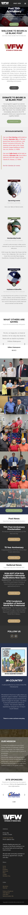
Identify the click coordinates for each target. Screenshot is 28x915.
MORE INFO (14, 539)
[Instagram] (16, 636)
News (4, 872)
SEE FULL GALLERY (14, 510)
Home (4, 866)
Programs (5, 869)
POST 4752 (17, 3)
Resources (5, 871)
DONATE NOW (14, 121)
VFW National (6, 892)
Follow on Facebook (8, 891)
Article (14, 24)
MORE (14, 87)
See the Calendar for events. (12, 165)
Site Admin (5, 886)
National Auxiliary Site (8, 896)
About (4, 868)
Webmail (5, 888)
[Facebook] (12, 636)
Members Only (6, 876)
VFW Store (5, 894)
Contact (5, 874)
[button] (6, 22)
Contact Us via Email (8, 837)
